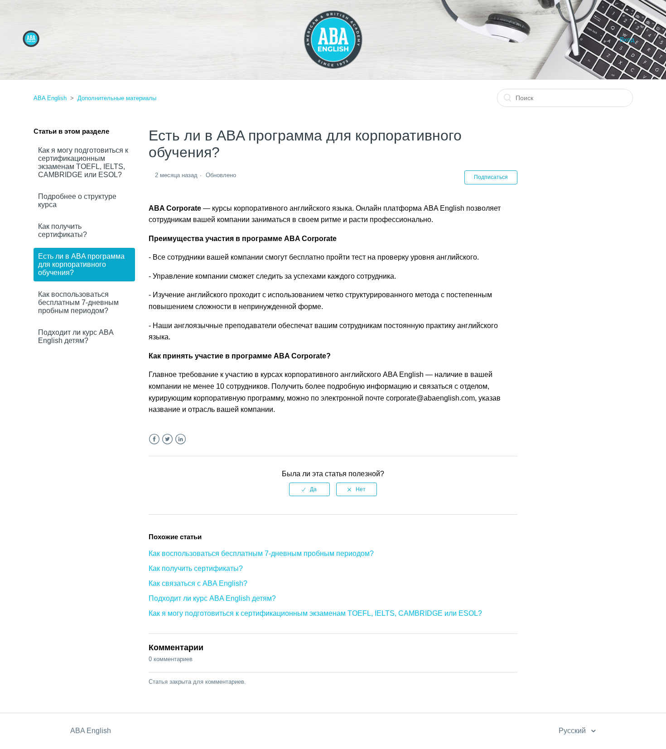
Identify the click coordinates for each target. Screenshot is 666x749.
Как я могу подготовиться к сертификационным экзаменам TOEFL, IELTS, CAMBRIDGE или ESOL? (83, 162)
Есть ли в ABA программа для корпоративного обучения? (81, 264)
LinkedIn (180, 439)
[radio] (309, 489)
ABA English (50, 98)
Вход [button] (627, 39)
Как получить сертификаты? (62, 230)
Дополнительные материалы (116, 98)
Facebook (154, 439)
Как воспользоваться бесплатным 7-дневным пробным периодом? (78, 302)
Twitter (167, 439)
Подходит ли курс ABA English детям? (75, 336)
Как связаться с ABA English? (198, 583)
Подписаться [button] (491, 177)
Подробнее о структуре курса (77, 200)
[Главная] (31, 44)
